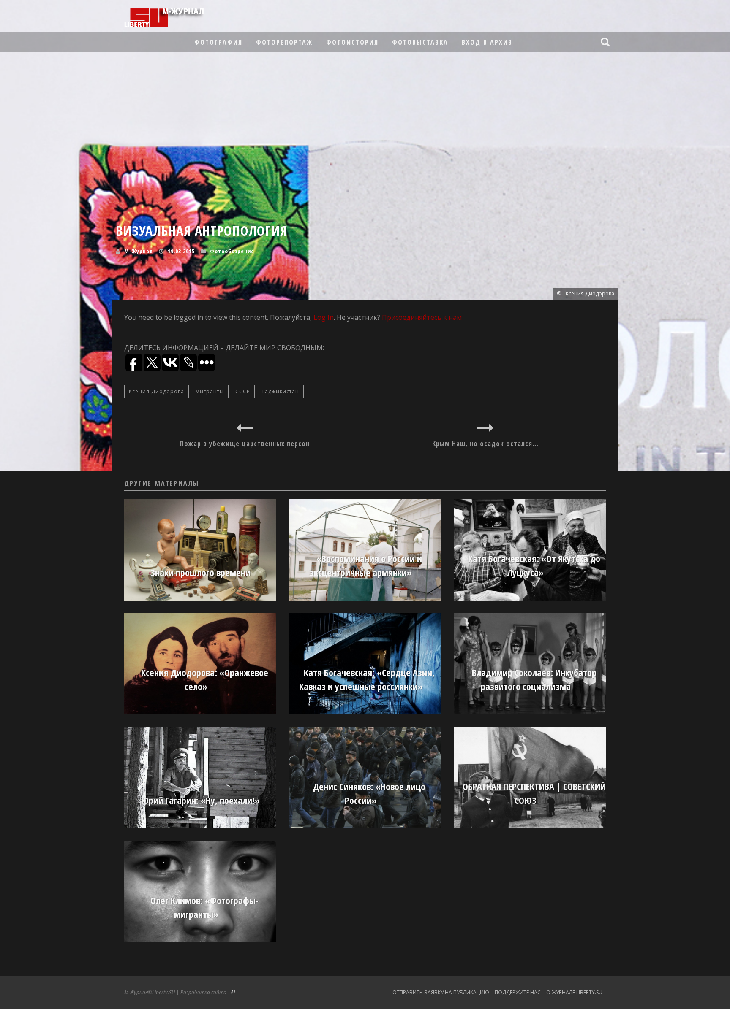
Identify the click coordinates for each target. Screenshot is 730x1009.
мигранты (210, 391)
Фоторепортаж (284, 42)
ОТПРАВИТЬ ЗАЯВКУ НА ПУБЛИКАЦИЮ (440, 992)
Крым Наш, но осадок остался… (485, 443)
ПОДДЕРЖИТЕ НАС (518, 992)
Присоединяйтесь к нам (422, 317)
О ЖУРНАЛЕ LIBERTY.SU (574, 992)
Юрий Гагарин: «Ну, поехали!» (200, 800)
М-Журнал (138, 251)
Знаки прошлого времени (200, 572)
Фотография (218, 42)
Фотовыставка (420, 42)
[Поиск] (606, 42)
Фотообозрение (232, 251)
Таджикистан (280, 391)
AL (233, 992)
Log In (323, 317)
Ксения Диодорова (156, 391)
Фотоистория (352, 42)
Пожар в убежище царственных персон (245, 443)
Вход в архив (487, 42)
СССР (242, 391)
